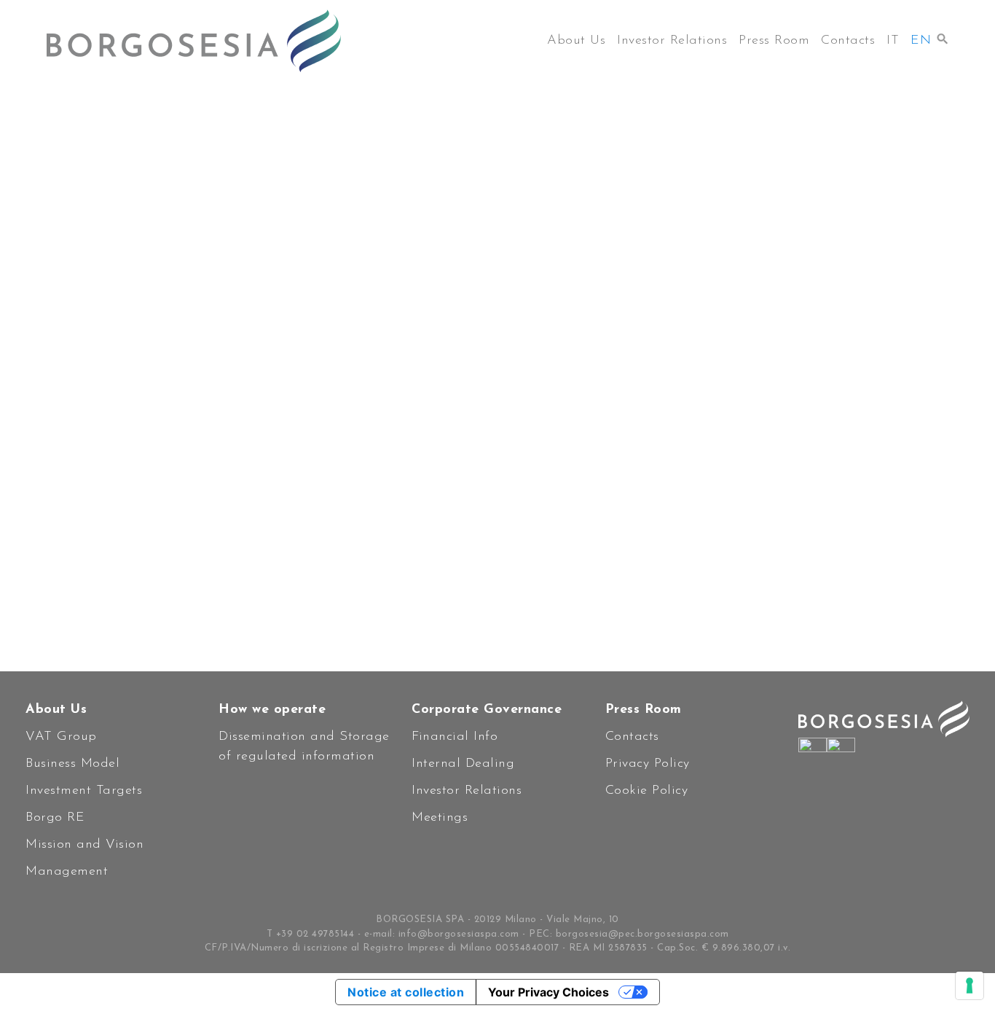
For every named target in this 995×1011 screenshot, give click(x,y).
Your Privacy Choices (548, 992)
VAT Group (61, 736)
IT (892, 40)
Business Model (72, 763)
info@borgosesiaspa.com (458, 934)
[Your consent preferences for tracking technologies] (969, 985)
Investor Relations (672, 40)
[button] (942, 35)
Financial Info (455, 736)
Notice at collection (405, 992)
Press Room (774, 40)
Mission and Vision (84, 844)
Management (66, 871)
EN (921, 40)
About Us (576, 40)
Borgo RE (54, 817)
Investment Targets (83, 790)
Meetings (440, 817)
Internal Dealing (463, 763)
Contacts (848, 40)
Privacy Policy (647, 763)
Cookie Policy (646, 790)
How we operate (272, 710)
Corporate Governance (487, 710)
